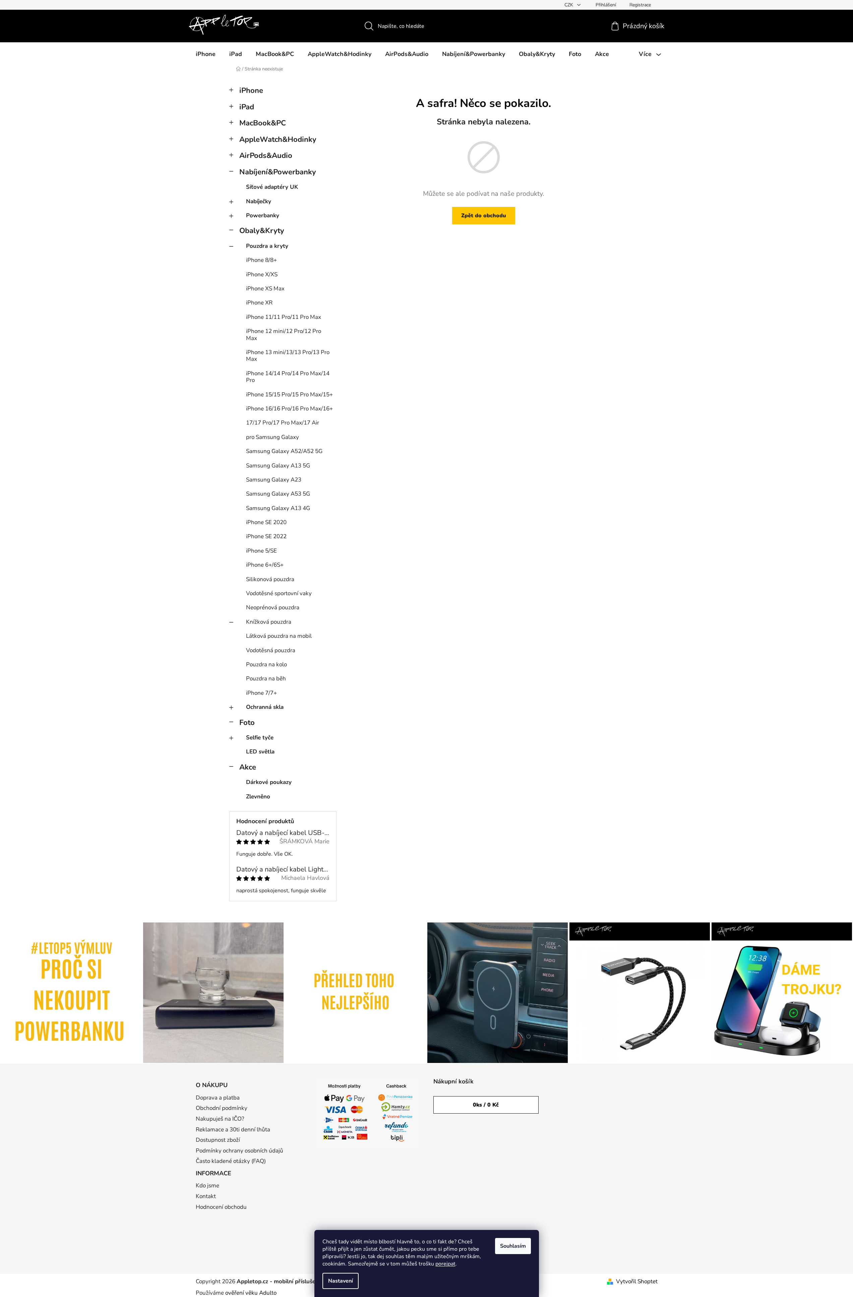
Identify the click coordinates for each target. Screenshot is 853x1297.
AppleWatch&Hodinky (277, 139)
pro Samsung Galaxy (272, 437)
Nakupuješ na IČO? (220, 1119)
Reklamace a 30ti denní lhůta (233, 1129)
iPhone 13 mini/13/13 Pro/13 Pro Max (287, 355)
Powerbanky (262, 215)
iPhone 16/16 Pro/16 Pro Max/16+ (289, 408)
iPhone (251, 91)
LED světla (260, 751)
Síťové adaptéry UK (272, 187)
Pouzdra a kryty (267, 246)
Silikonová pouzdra (270, 579)
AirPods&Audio (265, 156)
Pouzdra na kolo (266, 664)
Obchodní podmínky (221, 1108)
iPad (246, 107)
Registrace (640, 5)
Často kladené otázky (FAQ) (231, 1161)
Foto (247, 723)
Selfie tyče (259, 737)
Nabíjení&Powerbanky (277, 172)
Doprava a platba (218, 1098)
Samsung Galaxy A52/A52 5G (284, 451)
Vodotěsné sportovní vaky (279, 593)
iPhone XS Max (265, 288)
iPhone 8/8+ (261, 260)
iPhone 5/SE (261, 551)
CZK (569, 5)
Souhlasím (513, 1246)
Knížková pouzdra (268, 622)
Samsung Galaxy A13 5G (278, 465)
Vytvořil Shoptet (637, 1281)
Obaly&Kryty (261, 231)
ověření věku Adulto (251, 1293)
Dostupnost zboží (218, 1140)
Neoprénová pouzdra (272, 607)
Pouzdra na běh (266, 678)
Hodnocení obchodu (221, 1207)
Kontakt (206, 1196)
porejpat (445, 1263)
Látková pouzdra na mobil (279, 636)
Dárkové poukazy (269, 782)
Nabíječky (258, 201)
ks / (486, 1105)
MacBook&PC (262, 123)
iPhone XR (259, 302)
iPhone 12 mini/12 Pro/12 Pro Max (283, 334)
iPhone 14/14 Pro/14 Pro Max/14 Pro (287, 377)
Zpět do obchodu (483, 215)
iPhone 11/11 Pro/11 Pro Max (283, 317)
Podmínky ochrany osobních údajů (239, 1150)
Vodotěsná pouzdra (270, 650)
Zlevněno (258, 796)
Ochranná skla (265, 707)
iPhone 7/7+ (261, 693)
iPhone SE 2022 (266, 536)
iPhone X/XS (262, 274)
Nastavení (340, 1281)
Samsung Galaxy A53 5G (278, 494)
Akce (247, 767)
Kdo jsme (207, 1185)
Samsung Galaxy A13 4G (278, 508)
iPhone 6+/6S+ (265, 565)
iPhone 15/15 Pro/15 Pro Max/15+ (289, 394)
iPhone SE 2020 (266, 522)
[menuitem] (205, 54)
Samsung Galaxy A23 (273, 480)
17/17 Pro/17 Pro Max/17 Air (282, 423)
